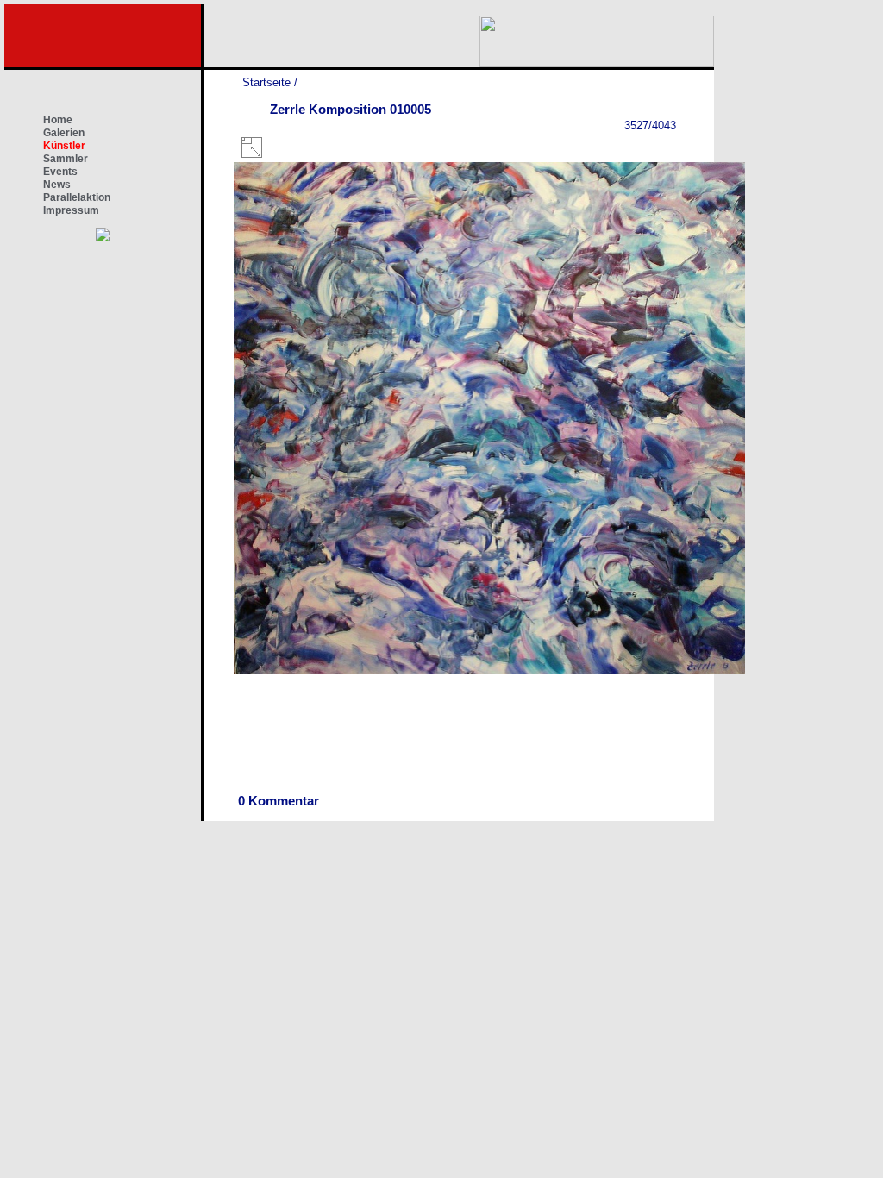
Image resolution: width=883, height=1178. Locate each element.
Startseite (266, 82)
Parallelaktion (76, 197)
